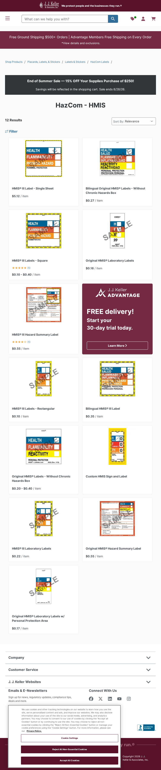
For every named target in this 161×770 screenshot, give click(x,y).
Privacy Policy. (34, 731)
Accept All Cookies (70, 760)
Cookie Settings (69, 738)
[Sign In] (143, 19)
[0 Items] (153, 18)
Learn (128, 345)
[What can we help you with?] (113, 19)
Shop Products (13, 61)
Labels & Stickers (75, 61)
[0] (153, 18)
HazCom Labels (99, 61)
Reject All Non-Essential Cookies (69, 749)
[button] (80, 40)
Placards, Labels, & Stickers (43, 61)
